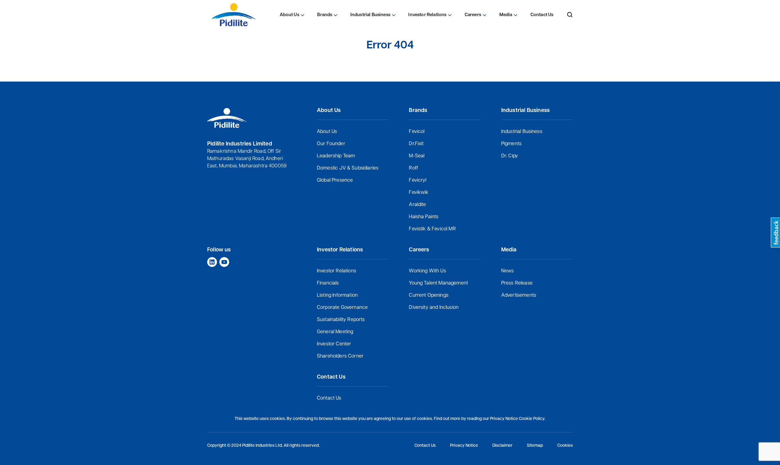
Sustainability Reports (341, 319)
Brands (324, 15)
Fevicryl (417, 180)
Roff (413, 168)
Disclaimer (502, 445)
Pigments (511, 144)
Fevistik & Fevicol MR (432, 229)
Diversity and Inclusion (434, 307)
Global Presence (335, 180)
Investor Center (334, 344)
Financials (328, 283)
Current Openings (428, 295)
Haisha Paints (423, 217)
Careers (473, 15)
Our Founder (331, 144)
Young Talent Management (438, 283)
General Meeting (335, 332)
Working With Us (427, 271)
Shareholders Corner (340, 356)
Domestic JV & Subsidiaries (347, 168)
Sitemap (535, 445)
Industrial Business (521, 131)
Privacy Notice (464, 445)
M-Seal (416, 156)
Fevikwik (418, 192)
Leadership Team (336, 156)
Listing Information (337, 295)
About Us (327, 131)
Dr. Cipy (509, 156)
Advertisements (518, 295)
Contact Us (329, 398)
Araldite (417, 204)
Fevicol (416, 131)
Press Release (517, 283)
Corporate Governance (342, 307)
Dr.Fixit (416, 144)
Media (505, 15)
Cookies (565, 445)
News (507, 271)
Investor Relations (336, 271)
